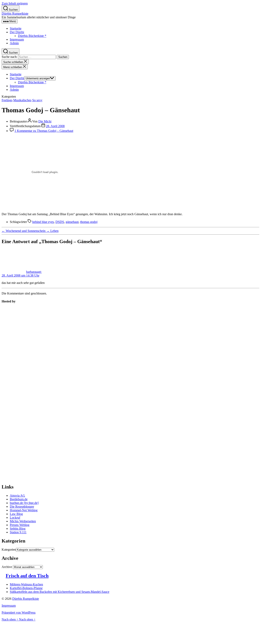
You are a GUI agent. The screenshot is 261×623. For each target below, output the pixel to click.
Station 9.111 (18, 532)
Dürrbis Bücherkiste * (32, 35)
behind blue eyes (43, 222)
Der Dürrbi (17, 32)
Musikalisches (22, 100)
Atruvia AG (17, 495)
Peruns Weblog (19, 525)
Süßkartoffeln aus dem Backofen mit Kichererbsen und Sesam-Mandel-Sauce (59, 591)
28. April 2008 (55, 126)
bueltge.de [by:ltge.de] (24, 503)
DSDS (59, 222)
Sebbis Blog (17, 528)
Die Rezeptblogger (22, 506)
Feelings (7, 100)
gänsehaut (72, 222)
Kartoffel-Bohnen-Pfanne (26, 588)
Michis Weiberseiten (23, 521)
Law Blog (16, 514)
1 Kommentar (43, 130)
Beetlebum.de (19, 499)
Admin (14, 43)
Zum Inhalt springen (15, 3)
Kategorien (9, 549)
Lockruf (15, 517)
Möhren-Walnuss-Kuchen (26, 584)
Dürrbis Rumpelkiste (15, 13)
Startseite (15, 28)
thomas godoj (88, 222)
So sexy (37, 100)
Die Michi (44, 121)
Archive (7, 567)
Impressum (17, 39)
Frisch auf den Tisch (27, 575)
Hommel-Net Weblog (24, 510)
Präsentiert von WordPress (18, 612)
